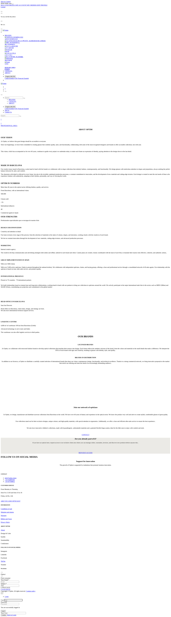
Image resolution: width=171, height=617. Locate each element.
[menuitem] (6, 3)
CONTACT (85, 435)
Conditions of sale (6, 509)
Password (4, 602)
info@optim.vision (10, 478)
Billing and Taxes (6, 519)
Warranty (4, 515)
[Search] (24, 98)
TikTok (3, 561)
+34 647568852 (10, 481)
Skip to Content (6, 1)
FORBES (7, 69)
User (2, 600)
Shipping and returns (7, 512)
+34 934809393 (10, 480)
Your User (4, 613)
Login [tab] (7, 596)
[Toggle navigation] (5, 91)
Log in (3, 611)
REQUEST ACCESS (85, 453)
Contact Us (8, 112)
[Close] (1, 11)
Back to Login (11, 615)
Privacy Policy (5, 522)
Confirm (4, 615)
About (3, 530)
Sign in (7, 110)
